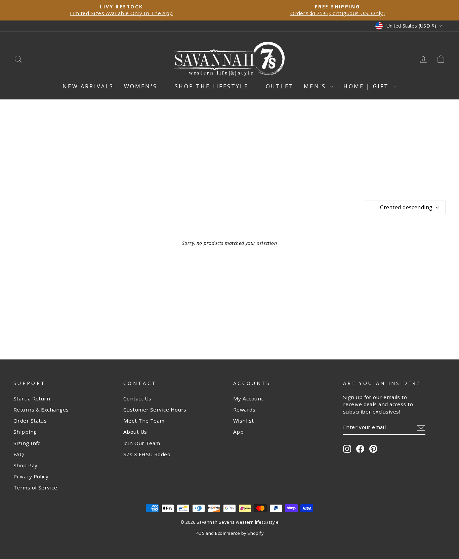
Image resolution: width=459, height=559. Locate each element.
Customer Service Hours (154, 409)
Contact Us (137, 398)
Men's (316, 86)
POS (200, 533)
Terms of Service (35, 487)
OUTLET (280, 86)
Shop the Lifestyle (213, 86)
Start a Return (31, 398)
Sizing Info (27, 443)
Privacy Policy (30, 476)
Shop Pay (25, 465)
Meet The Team (144, 420)
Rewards (244, 409)
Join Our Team (141, 443)
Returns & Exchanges (41, 409)
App (238, 431)
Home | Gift (367, 86)
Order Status (30, 420)
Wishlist (243, 420)
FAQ (18, 454)
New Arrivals (88, 86)
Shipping (25, 431)
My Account (248, 398)
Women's (142, 86)
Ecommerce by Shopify (239, 533)
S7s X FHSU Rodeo (146, 454)
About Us (135, 431)
